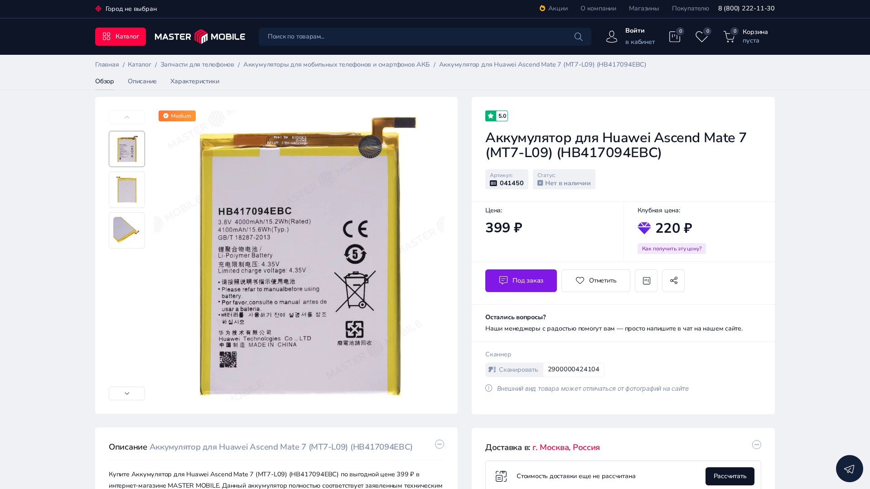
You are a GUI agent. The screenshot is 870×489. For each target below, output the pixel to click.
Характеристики (194, 81)
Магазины (644, 8)
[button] (127, 393)
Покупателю (690, 8)
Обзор (104, 81)
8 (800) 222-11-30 (746, 8)
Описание (142, 81)
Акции (558, 8)
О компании (598, 8)
